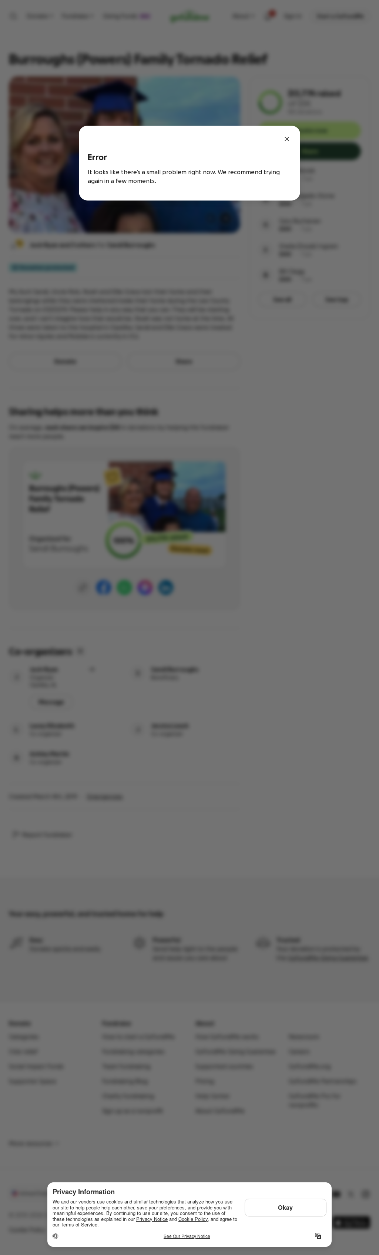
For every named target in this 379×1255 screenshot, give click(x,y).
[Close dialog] (286, 139)
